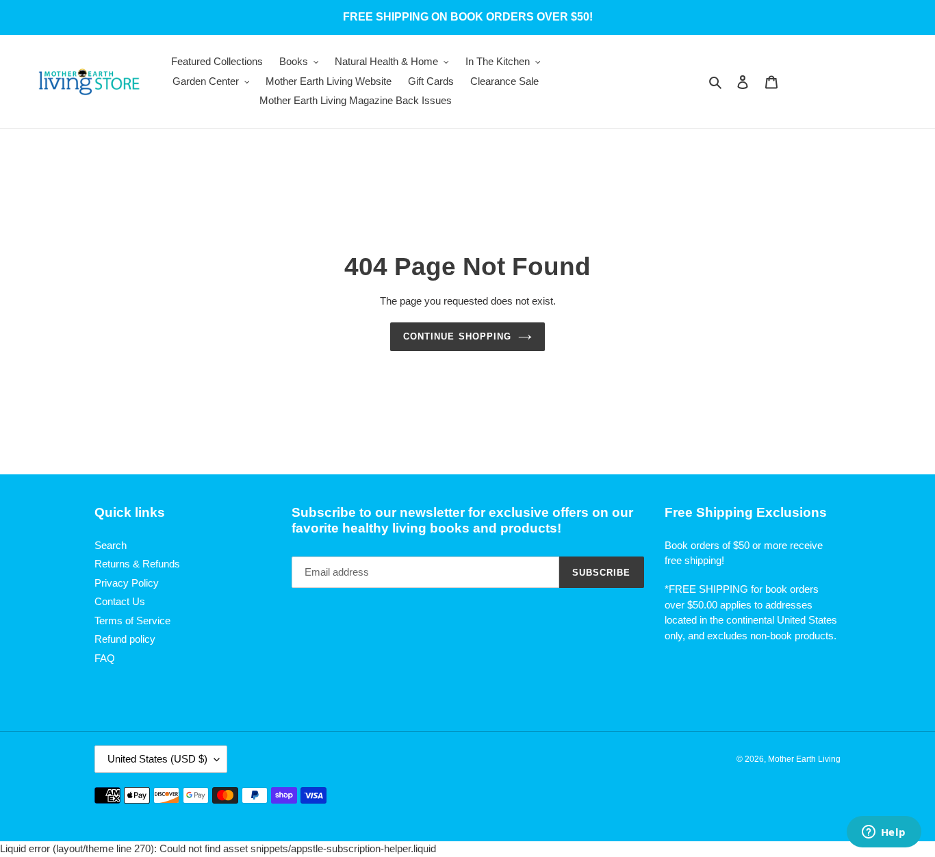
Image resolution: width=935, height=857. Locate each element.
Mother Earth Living (804, 759)
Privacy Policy (126, 583)
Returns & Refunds (137, 564)
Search (110, 545)
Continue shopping (457, 336)
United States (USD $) (157, 759)
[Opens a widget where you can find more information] (883, 833)
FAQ (104, 658)
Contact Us (119, 601)
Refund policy (124, 639)
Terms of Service (132, 620)
